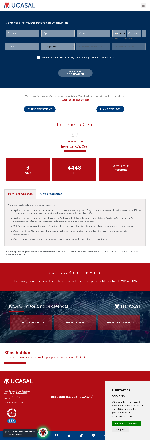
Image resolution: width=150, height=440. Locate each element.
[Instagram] (69, 435)
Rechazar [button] (133, 424)
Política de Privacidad (103, 58)
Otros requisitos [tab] (51, 194)
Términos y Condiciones (75, 58)
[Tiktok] (81, 435)
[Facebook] (56, 435)
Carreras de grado (36, 96)
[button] (143, 5)
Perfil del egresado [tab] (20, 194)
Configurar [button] (120, 430)
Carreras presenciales (63, 96)
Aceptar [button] (118, 424)
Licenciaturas (116, 96)
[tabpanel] (75, 222)
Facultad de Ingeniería (92, 96)
